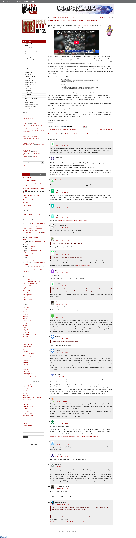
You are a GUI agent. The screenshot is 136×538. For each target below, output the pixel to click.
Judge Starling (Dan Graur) (30, 353)
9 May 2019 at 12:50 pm (62, 254)
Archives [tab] (42, 174)
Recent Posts (32, 1)
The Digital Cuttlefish (30, 106)
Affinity (26, 45)
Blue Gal (25, 313)
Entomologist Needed (28, 135)
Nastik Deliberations (30, 84)
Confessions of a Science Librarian (32, 392)
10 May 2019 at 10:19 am (62, 467)
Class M (25, 390)
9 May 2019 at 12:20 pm (62, 240)
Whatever (25, 336)
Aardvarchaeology (27, 386)
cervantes (57, 204)
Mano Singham (29, 80)
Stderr (26, 100)
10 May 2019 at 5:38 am (62, 456)
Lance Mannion (27, 323)
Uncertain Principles (28, 415)
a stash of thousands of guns (84, 25)
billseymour (35, 151)
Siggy (34, 119)
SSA (24, 297)
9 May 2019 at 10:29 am (62, 160)
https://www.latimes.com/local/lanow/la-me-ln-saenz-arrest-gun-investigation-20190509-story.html (74, 436)
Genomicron (26, 349)
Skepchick (25, 423)
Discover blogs (26, 348)
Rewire (24, 327)
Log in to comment (93, 133)
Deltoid (25, 393)
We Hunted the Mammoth (30, 334)
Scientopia (25, 369)
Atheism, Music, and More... (32, 52)
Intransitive (28, 74)
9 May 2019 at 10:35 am (62, 182)
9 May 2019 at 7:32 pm (61, 401)
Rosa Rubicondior (27, 294)
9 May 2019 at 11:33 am (62, 228)
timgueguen (58, 143)
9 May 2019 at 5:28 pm (61, 352)
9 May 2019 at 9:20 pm (61, 424)
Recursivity (27, 96)
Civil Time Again (27, 150)
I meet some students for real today (32, 180)
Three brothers (27, 122)
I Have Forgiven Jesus (30, 70)
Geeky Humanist (29, 68)
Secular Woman (27, 331)
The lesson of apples (28, 193)
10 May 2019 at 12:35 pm (62, 488)
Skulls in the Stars (27, 371)
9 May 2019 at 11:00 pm (62, 444)
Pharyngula (28, 90)
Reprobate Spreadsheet (31, 98)
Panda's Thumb (27, 357)
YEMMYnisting (28, 108)
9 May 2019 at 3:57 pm (61, 286)
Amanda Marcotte (27, 309)
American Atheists (27, 279)
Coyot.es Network (27, 344)
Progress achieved (28, 205)
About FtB (5, 1)
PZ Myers (34, 123)
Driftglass (25, 316)
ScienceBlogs (26, 367)
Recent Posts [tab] (26, 174)
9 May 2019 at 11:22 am (62, 217)
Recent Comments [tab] (34, 174)
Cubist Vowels (28, 56)
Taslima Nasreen (29, 102)
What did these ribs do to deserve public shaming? (62, 17)
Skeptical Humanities (28, 332)
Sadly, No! (25, 329)
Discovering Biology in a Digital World (32, 397)
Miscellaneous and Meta (79, 133)
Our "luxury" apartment (29, 118)
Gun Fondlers (70, 133)
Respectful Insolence (28, 406)
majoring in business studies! (83, 265)
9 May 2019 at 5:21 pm (61, 339)
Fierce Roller (28, 62)
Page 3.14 (25, 404)
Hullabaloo (25, 318)
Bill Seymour (28, 54)
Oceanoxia (27, 86)
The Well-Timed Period (29, 375)
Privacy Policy (12, 1)
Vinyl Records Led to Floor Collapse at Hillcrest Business (72, 220)
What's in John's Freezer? (29, 376)
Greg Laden (26, 401)
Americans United (27, 311)
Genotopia (25, 351)
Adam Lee (36, 141)
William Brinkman (40, 144)
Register (25, 165)
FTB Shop (25, 1)
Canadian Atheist (27, 285)
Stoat (24, 410)
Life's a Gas (28, 78)
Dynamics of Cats (27, 399)
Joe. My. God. (26, 322)
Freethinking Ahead (30, 64)
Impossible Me (28, 72)
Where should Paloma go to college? (32, 183)
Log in (24, 167)
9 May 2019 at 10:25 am (62, 145)
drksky (56, 238)
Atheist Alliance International (30, 283)
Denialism (25, 395)
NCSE (24, 355)
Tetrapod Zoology (27, 411)
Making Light (26, 325)
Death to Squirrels (29, 60)
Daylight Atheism (29, 58)
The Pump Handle (27, 413)
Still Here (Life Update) (28, 143)
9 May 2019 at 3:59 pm (61, 304)
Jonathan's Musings (30, 76)
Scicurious (25, 364)
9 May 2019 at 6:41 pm (61, 377)
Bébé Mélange (34, 136)
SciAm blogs (26, 362)
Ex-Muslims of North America (30, 288)
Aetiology (25, 388)
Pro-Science (28, 94)
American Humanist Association (31, 281)
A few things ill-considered (30, 385)
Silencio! (25, 202)
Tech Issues (19, 1)
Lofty (56, 302)
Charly (32, 132)
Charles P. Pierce (27, 314)
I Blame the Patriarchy (28, 320)
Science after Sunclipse (29, 366)
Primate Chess (28, 92)
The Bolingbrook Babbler (31, 104)
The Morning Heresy (28, 299)
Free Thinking (26, 290)
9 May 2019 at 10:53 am (62, 192)
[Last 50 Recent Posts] (27, 116)
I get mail (25, 185)
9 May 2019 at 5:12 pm (61, 317)
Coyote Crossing (27, 346)
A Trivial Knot (28, 43)
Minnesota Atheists (28, 292)
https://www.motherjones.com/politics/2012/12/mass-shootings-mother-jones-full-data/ (71, 521)
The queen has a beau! (29, 200)
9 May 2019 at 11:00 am (62, 207)
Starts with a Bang (27, 408)
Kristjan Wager (35, 156)
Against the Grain (29, 47)
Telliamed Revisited (28, 373)
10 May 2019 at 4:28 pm (62, 504)
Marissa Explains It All (30, 82)
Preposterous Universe (29, 358)
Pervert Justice (28, 88)
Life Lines (25, 402)
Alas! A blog (26, 307)
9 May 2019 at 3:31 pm (61, 272)
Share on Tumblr (63, 126)
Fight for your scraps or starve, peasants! (33, 146)
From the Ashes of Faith (31, 66)
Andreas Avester (29, 49)
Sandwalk (25, 296)
